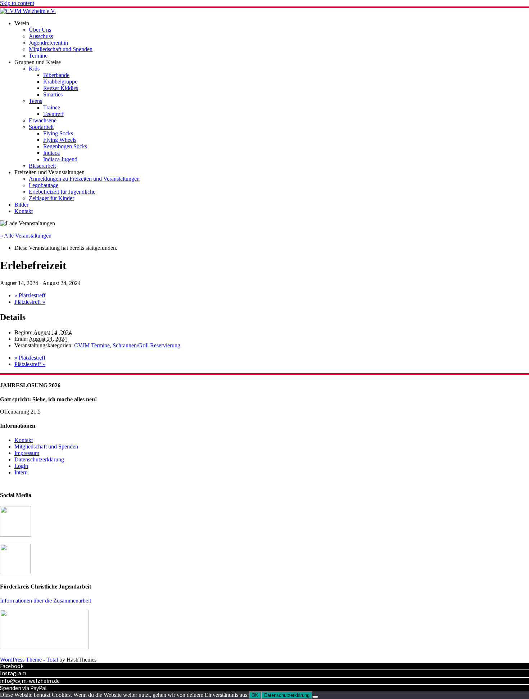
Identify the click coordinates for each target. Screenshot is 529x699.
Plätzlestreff (29, 295)
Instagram (13, 673)
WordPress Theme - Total (29, 660)
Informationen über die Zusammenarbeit (45, 600)
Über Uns (40, 30)
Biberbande (56, 75)
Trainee (51, 107)
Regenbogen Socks (65, 146)
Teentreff (53, 114)
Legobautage (43, 185)
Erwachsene (42, 120)
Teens (35, 101)
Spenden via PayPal (23, 687)
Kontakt (23, 211)
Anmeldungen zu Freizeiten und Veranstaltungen (84, 179)
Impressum (26, 453)
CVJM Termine (92, 345)
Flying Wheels (59, 140)
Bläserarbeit (42, 166)
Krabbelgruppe (60, 81)
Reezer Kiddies (60, 88)
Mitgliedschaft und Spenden (60, 49)
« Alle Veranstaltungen (25, 236)
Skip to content (17, 3)
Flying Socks (58, 133)
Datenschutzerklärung (39, 459)
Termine (38, 56)
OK (255, 695)
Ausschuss (41, 36)
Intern (21, 472)
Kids (34, 69)
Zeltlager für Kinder (51, 198)
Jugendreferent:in (48, 43)
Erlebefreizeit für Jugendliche (62, 192)
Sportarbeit (41, 127)
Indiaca (51, 153)
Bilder (21, 205)
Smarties (53, 94)
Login (21, 466)
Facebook (11, 665)
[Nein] (315, 697)
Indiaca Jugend (60, 159)
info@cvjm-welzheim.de (30, 680)
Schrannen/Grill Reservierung (146, 345)
